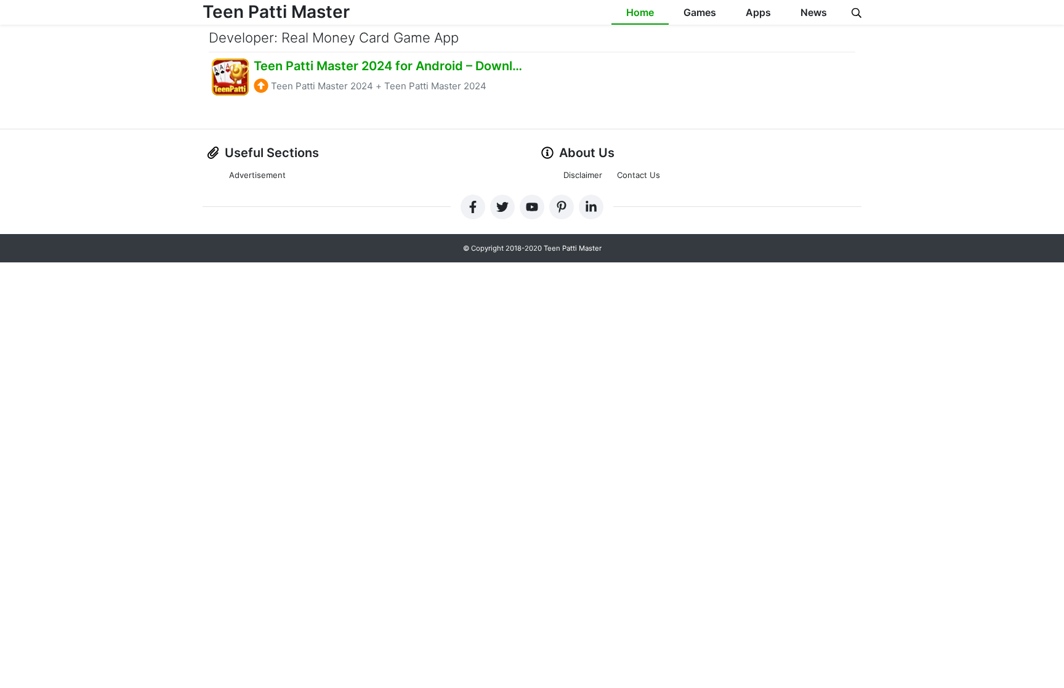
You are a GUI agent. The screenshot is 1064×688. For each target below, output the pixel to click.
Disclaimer (582, 175)
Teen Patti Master (276, 11)
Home (640, 12)
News (813, 12)
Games (699, 12)
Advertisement (257, 175)
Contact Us (638, 175)
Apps (758, 12)
